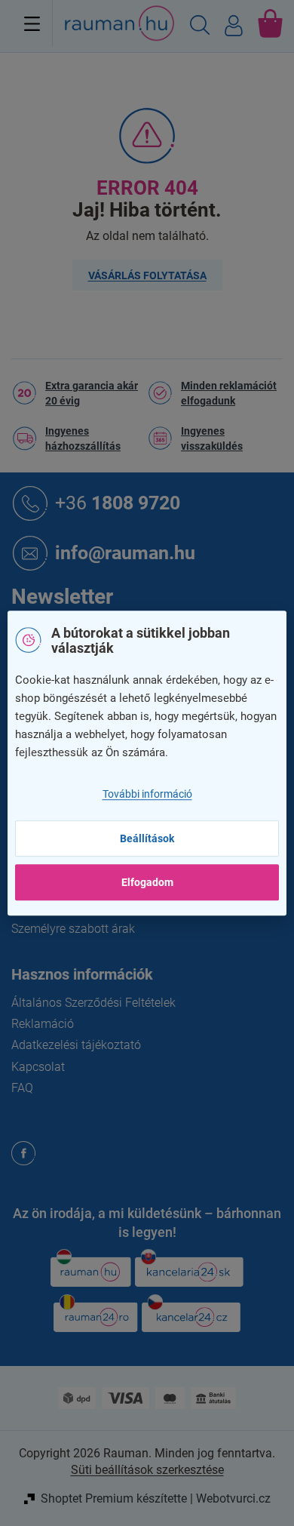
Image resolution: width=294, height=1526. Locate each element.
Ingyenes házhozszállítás (83, 438)
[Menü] (32, 23)
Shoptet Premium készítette (114, 1498)
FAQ (22, 1088)
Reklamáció (42, 1024)
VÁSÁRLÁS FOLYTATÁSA (147, 275)
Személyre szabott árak (73, 928)
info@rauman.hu (125, 552)
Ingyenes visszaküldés (212, 438)
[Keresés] (200, 27)
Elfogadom (147, 882)
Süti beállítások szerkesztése (147, 1470)
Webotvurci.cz (233, 1498)
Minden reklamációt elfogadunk (229, 393)
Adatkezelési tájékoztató (76, 1045)
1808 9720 (117, 502)
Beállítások (147, 838)
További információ (147, 794)
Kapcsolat (38, 1067)
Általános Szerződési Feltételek (93, 1002)
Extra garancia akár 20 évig (91, 393)
